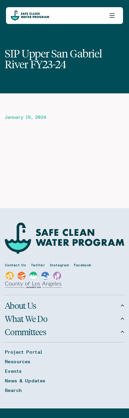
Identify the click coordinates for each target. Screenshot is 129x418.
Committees (25, 332)
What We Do (26, 318)
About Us (20, 305)
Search (13, 390)
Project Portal (24, 352)
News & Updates (25, 381)
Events (13, 371)
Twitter (38, 265)
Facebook (82, 265)
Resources (18, 361)
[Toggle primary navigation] (112, 16)
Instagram (59, 265)
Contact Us (15, 265)
